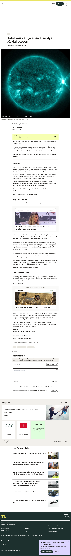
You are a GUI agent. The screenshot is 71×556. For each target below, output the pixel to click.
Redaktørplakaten (36, 535)
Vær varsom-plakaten (23, 535)
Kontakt (3, 545)
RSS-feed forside (30, 523)
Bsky (26, 531)
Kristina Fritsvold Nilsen (8, 524)
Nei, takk (57, 551)
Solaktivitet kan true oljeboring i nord (23, 331)
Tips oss (66, 516)
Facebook (27, 526)
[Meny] (66, 4)
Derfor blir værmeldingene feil (21, 338)
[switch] (55, 136)
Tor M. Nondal (5, 530)
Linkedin (27, 528)
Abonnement (5, 541)
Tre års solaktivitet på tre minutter (27, 194)
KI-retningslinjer (52, 531)
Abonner (60, 3)
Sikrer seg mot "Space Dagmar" (28, 267)
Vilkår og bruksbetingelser (55, 528)
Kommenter (24, 123)
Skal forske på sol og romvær (21, 335)
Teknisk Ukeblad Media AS (13, 550)
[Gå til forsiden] (3, 3)
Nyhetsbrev (31, 347)
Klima (8, 34)
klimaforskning (21, 347)
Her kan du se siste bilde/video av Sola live (25, 342)
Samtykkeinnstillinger (54, 526)
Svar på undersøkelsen (47, 551)
